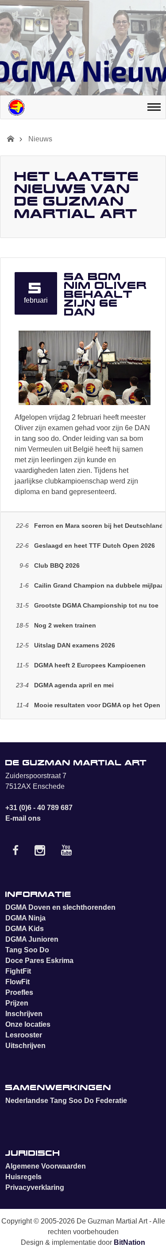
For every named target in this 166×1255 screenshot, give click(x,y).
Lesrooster (23, 1035)
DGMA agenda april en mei (65, 685)
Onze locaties (27, 1024)
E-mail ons (23, 818)
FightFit (18, 971)
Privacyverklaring (34, 1187)
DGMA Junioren (31, 939)
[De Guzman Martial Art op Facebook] (15, 852)
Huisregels (23, 1177)
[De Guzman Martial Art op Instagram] (39, 852)
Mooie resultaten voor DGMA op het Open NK (89, 705)
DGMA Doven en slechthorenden (60, 907)
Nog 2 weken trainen (56, 625)
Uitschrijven (25, 1045)
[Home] (16, 107)
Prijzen (16, 1003)
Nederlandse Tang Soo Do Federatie (66, 1100)
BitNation (129, 1242)
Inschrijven (23, 1013)
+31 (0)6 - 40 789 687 (39, 807)
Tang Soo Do (27, 950)
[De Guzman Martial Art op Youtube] (66, 852)
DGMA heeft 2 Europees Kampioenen (81, 665)
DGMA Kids (24, 928)
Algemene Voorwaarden (45, 1166)
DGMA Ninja (25, 918)
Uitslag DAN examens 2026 (65, 645)
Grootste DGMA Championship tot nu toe (87, 605)
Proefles (19, 992)
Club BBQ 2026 (49, 565)
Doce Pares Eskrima (39, 960)
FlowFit (17, 982)
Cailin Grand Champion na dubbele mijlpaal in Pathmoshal (90, 585)
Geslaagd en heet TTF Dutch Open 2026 (85, 545)
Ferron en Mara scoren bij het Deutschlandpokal (89, 525)
